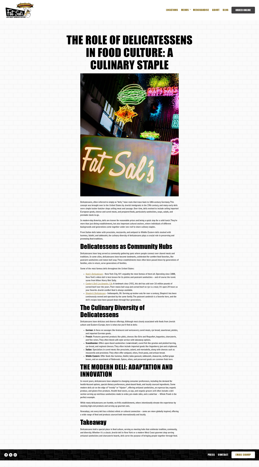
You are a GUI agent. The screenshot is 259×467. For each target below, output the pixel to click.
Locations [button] (172, 9)
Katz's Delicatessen (94, 274)
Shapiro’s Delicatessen (96, 293)
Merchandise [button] (201, 9)
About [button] (216, 9)
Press (211, 454)
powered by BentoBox (129, 464)
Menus (185, 9)
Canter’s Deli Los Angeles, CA (99, 284)
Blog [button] (225, 9)
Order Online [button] (243, 10)
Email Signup (243, 454)
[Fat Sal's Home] (19, 10)
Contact (223, 454)
